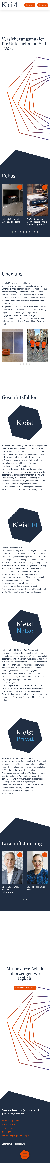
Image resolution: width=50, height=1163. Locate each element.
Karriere (30, 5)
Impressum (20, 1144)
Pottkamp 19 (24, 1136)
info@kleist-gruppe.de (11, 1121)
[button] (12, 232)
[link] (12, 205)
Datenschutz (7, 1144)
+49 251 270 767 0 (10, 1124)
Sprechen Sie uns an (25, 987)
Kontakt (42, 5)
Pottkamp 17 (8, 1128)
